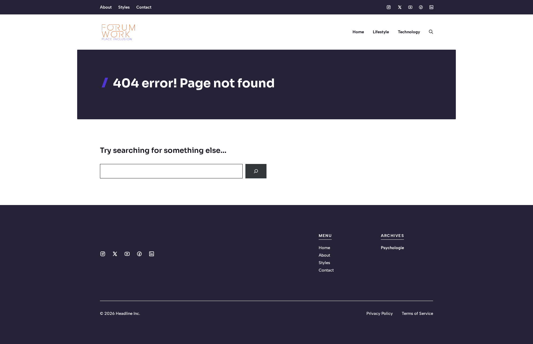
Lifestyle (381, 31)
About (106, 7)
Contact (143, 7)
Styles (124, 7)
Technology (409, 31)
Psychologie (392, 247)
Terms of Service (417, 313)
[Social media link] (388, 7)
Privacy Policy (379, 313)
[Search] (255, 171)
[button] (428, 32)
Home (358, 31)
